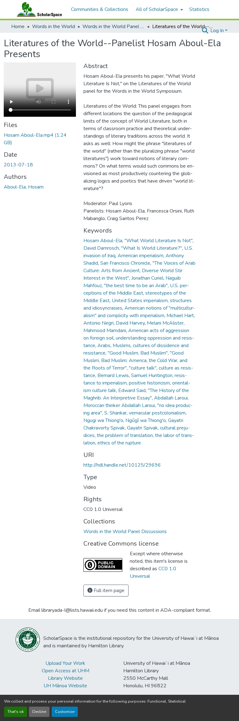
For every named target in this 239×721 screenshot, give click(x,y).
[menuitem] (158, 9)
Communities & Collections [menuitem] (99, 9)
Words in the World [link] (53, 26)
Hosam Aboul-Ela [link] (102, 240)
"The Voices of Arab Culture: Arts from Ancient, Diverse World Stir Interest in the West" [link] (139, 271)
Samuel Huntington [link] (151, 375)
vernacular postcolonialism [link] (157, 413)
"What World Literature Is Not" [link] (158, 240)
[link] (40, 138)
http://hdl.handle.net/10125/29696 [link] (122, 465)
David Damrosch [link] (101, 248)
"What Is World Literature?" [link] (151, 248)
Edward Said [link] (132, 390)
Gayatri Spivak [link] (142, 427)
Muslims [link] (122, 345)
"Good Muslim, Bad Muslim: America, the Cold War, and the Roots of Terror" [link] (135, 360)
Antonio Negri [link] (98, 323)
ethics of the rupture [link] (119, 442)
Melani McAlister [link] (165, 323)
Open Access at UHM (65, 670)
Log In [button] (217, 30)
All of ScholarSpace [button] (157, 9)
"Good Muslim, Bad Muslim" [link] (138, 353)
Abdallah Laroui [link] (171, 398)
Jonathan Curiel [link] (147, 278)
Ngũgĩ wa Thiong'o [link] (145, 420)
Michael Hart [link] (180, 315)
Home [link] (18, 26)
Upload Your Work (65, 663)
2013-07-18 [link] (18, 164)
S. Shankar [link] (115, 413)
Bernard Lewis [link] (113, 375)
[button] (38, 9)
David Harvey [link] (130, 323)
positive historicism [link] (149, 383)
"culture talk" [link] (143, 368)
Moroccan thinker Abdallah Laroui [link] (119, 405)
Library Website (65, 678)
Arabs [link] (103, 345)
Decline (39, 711)
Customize (64, 711)
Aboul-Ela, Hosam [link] (24, 187)
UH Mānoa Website (65, 685)
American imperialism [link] (140, 255)
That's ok (15, 711)
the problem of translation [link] (125, 435)
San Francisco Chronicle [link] (125, 263)
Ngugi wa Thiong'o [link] (103, 420)
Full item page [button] (108, 590)
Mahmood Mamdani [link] (104, 330)
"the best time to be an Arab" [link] (136, 285)
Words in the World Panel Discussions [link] (113, 26)
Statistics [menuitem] (199, 9)
